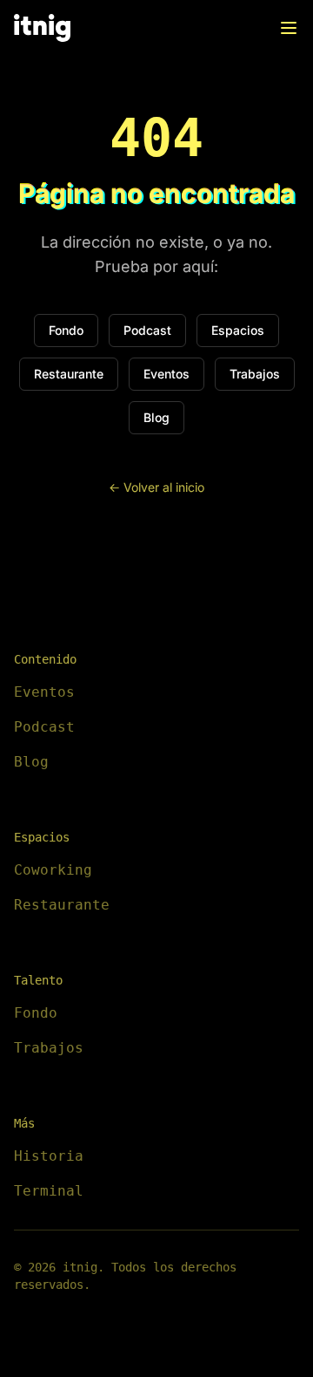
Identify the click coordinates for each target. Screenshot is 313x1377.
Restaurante (68, 373)
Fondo (66, 330)
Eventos (166, 373)
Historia (48, 1156)
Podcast (147, 330)
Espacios (237, 330)
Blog (156, 417)
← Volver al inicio (156, 487)
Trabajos (255, 373)
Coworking (53, 870)
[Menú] (288, 27)
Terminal (48, 1191)
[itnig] (42, 28)
